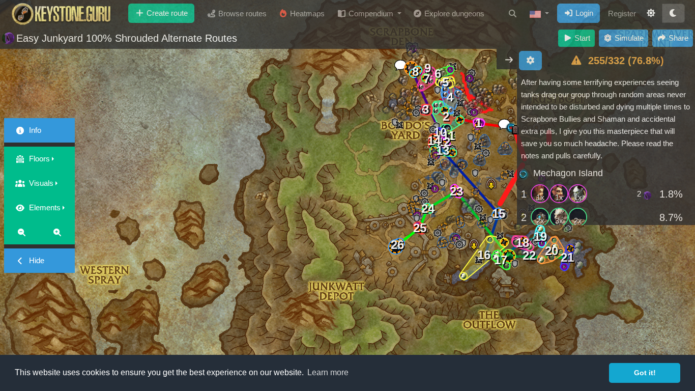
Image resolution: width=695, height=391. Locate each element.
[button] (539, 14)
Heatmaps (306, 13)
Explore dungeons (453, 13)
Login (583, 13)
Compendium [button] (370, 13)
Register (622, 13)
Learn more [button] (328, 372)
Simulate (628, 38)
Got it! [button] (645, 373)
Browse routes (241, 13)
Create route (166, 13)
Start (581, 38)
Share (677, 38)
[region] (606, 150)
